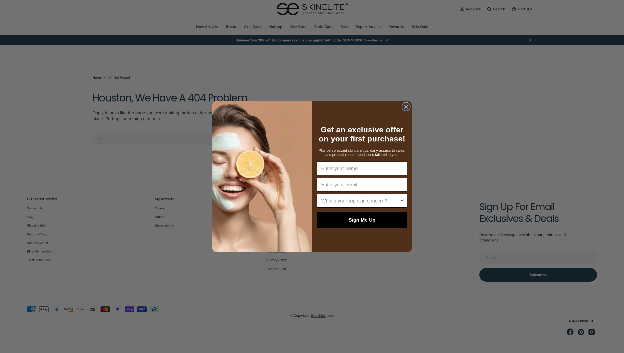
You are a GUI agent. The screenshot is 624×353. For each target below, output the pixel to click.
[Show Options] (402, 200)
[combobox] (360, 200)
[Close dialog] (406, 107)
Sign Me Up (362, 220)
